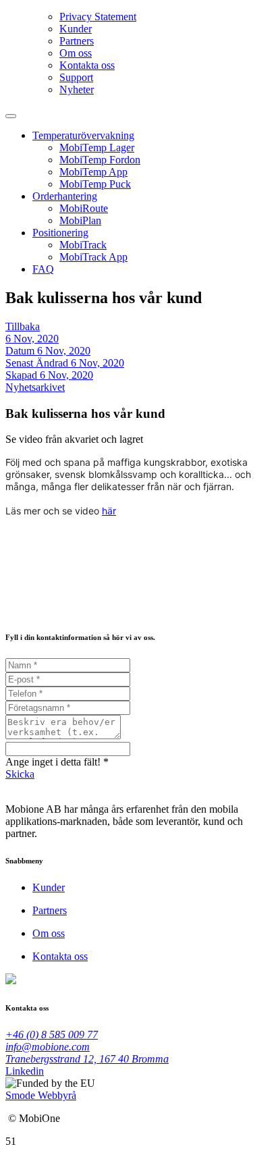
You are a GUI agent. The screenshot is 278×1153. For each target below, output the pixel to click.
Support (76, 77)
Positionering (60, 232)
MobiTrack (83, 244)
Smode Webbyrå (40, 1095)
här (109, 510)
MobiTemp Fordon (99, 159)
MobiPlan (80, 220)
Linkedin (24, 1071)
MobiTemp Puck (95, 184)
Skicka (19, 774)
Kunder (75, 28)
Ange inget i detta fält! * (57, 762)
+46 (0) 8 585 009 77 (51, 1034)
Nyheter (76, 89)
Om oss (75, 53)
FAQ (43, 269)
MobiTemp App (93, 172)
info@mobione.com (47, 1046)
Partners (76, 41)
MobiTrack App (93, 257)
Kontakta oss (87, 65)
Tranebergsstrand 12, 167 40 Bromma (87, 1059)
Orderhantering (64, 196)
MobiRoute (83, 208)
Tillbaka (22, 326)
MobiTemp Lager (96, 147)
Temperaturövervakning (83, 135)
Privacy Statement (97, 16)
